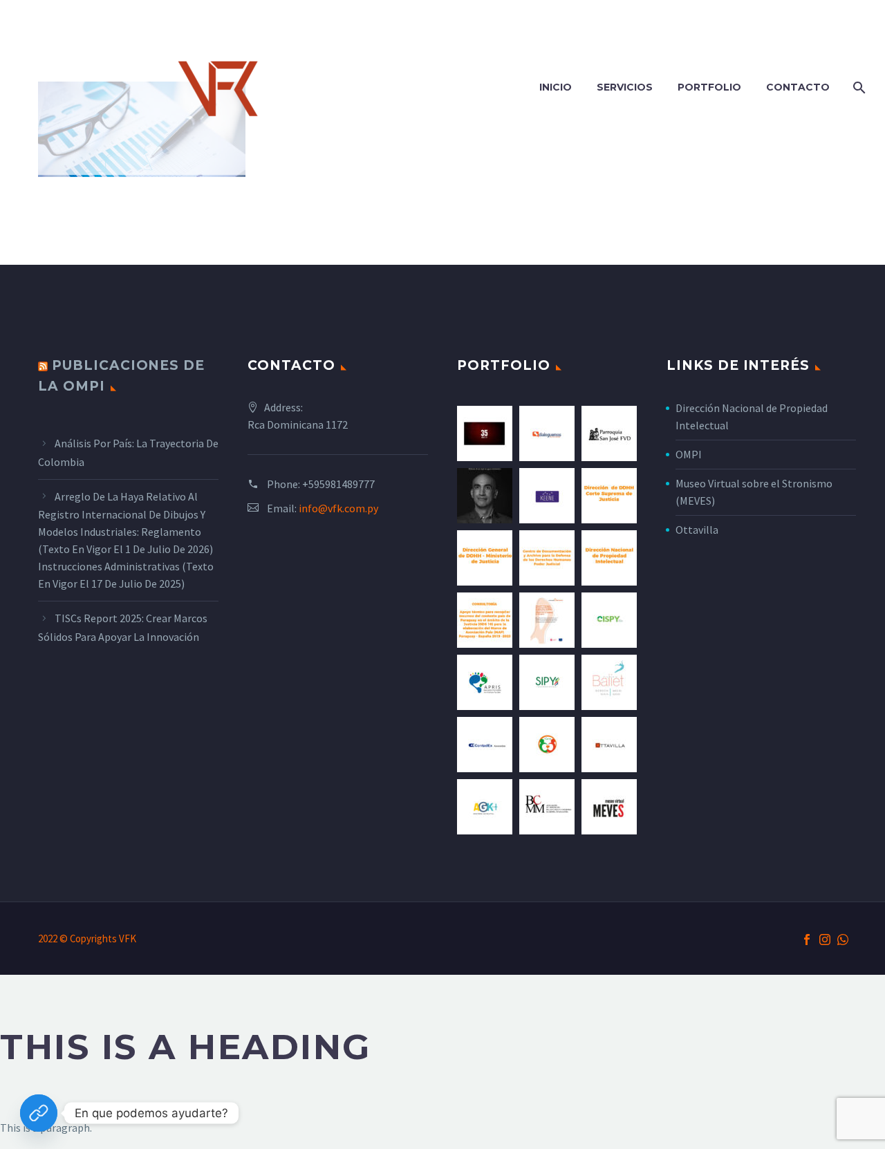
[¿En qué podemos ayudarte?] (38, 1113)
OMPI (689, 454)
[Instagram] (824, 939)
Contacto (798, 87)
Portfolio (709, 87)
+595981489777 (338, 484)
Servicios (625, 87)
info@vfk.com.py (338, 508)
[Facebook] (806, 939)
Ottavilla (697, 529)
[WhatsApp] (842, 939)
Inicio (555, 87)
